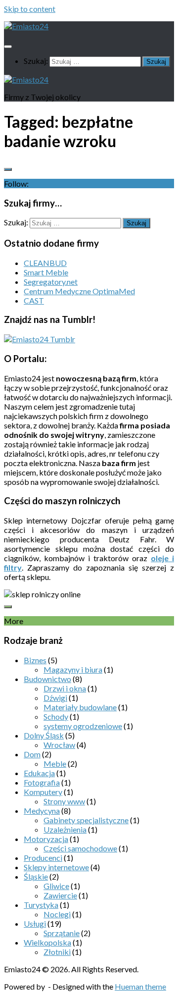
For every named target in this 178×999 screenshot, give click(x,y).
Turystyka (41, 904)
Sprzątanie (62, 933)
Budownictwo (47, 679)
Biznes (35, 660)
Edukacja (39, 773)
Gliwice (56, 886)
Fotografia (42, 782)
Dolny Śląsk (44, 735)
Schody (56, 716)
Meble (55, 763)
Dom (32, 754)
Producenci (43, 857)
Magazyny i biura (73, 669)
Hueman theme (140, 986)
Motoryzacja (46, 838)
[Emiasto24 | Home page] (26, 26)
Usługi (35, 923)
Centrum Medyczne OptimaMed (79, 291)
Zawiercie (60, 895)
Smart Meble (46, 272)
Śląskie (36, 876)
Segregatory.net (51, 281)
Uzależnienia (65, 829)
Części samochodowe (80, 848)
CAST (34, 300)
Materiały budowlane (80, 707)
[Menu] (8, 46)
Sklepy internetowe (56, 867)
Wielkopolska (47, 942)
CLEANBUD (45, 262)
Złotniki (57, 951)
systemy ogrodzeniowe (83, 726)
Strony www (64, 801)
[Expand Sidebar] (8, 169)
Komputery (43, 791)
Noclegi (57, 914)
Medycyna (42, 810)
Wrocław (59, 744)
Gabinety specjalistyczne (86, 820)
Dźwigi (55, 697)
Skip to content (29, 8)
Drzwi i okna (65, 688)
